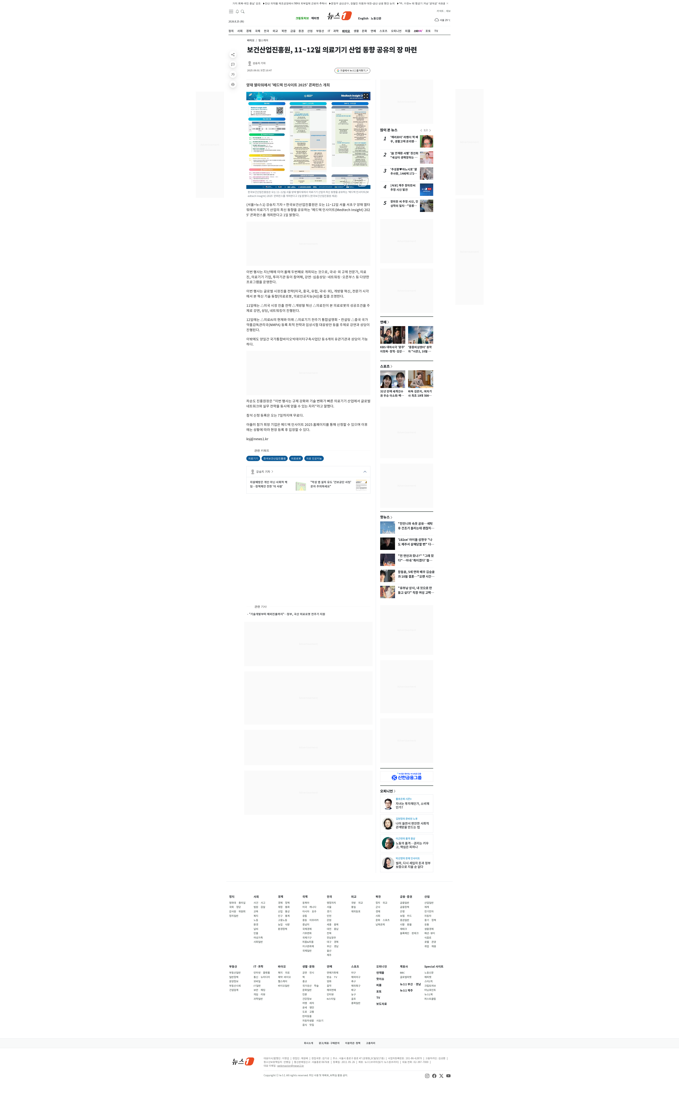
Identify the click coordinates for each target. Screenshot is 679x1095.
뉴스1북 (428, 994)
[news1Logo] (243, 1061)
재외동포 (355, 911)
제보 (448, 11)
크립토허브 (302, 18)
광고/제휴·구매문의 (329, 1043)
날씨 (256, 929)
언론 (304, 994)
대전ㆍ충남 (332, 929)
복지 (256, 916)
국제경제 (307, 929)
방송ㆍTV (332, 977)
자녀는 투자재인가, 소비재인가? (412, 805)
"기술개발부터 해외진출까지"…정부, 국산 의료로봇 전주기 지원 (287, 614)
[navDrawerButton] (231, 11)
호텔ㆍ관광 (430, 942)
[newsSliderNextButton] (430, 130)
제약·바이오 (284, 977)
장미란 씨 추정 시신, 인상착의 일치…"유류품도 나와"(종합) (404, 206)
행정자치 (331, 902)
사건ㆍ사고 (259, 902)
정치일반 (233, 916)
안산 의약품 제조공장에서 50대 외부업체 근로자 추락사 (260, 3)
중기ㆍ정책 (430, 920)
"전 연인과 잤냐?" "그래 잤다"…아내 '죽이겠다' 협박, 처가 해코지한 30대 (416, 560)
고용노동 (282, 920)
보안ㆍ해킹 (259, 990)
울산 (329, 950)
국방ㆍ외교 (357, 902)
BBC (402, 972)
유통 (426, 924)
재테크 (403, 929)
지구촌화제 (308, 946)
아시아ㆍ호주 (309, 911)
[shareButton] (232, 54)
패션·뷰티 (429, 933)
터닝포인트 (430, 990)
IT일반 (257, 985)
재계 (426, 907)
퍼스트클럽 (430, 999)
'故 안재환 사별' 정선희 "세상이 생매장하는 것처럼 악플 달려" (404, 157)
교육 (256, 911)
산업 (427, 897)
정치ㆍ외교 (381, 902)
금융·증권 (406, 897)
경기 (329, 911)
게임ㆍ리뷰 (259, 994)
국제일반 (307, 950)
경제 (280, 897)
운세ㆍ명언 (308, 1007)
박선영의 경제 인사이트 (408, 858)
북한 (378, 897)
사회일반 (258, 942)
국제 (305, 897)
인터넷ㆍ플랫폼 (262, 972)
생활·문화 (308, 966)
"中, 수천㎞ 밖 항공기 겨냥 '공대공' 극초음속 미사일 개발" (395, 3)
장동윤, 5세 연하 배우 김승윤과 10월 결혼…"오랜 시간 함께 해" (416, 576)
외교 (353, 897)
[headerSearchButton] (242, 11)
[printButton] (232, 84)
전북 (329, 933)
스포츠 (385, 366)
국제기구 (307, 937)
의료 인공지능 (314, 458)
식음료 (427, 937)
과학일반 (258, 999)
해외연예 (331, 990)
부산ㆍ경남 (332, 946)
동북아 (305, 902)
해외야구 (355, 977)
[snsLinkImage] (427, 1075)
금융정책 (404, 907)
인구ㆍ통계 (284, 916)
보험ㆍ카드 (406, 916)
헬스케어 (282, 981)
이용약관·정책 (352, 1043)
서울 (329, 907)
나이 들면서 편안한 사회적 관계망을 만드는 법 (412, 825)
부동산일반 (235, 972)
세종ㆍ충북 (332, 924)
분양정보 (233, 981)
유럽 (304, 916)
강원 (329, 920)
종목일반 (355, 1003)
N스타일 (331, 999)
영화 (329, 981)
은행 (402, 911)
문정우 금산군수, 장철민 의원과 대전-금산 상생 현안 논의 (327, 3)
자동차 (427, 916)
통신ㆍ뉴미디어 (262, 977)
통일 (353, 907)
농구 (353, 994)
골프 (353, 999)
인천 (329, 916)
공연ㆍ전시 (308, 972)
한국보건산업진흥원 (274, 458)
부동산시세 (235, 985)
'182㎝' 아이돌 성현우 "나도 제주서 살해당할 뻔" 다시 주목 (416, 544)
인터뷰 (330, 994)
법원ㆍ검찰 (259, 907)
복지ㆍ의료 (284, 972)
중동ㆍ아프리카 (310, 920)
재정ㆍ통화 (284, 907)
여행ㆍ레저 (308, 1003)
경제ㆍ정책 (284, 902)
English (363, 18)
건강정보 (307, 999)
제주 (329, 955)
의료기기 (253, 458)
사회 (256, 897)
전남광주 (331, 937)
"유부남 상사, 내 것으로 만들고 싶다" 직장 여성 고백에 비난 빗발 (416, 592)
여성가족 (258, 937)
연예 (383, 322)
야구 (353, 972)
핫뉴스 (385, 517)
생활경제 (429, 929)
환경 (256, 924)
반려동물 (307, 1016)
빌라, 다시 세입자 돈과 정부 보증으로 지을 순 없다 (413, 865)
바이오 (250, 40)
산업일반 (429, 902)
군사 (378, 907)
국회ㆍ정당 (235, 907)
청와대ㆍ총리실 (237, 902)
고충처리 (370, 1043)
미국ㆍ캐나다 (309, 907)
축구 (353, 981)
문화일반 (307, 990)
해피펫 (315, 18)
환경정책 (282, 929)
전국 (329, 897)
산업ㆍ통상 (284, 911)
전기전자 (429, 911)
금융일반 (404, 902)
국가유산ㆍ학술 (310, 985)
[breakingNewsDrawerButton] (237, 11)
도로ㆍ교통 (308, 1011)
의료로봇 (296, 458)
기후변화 (307, 933)
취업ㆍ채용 (430, 946)
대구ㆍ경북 (332, 942)
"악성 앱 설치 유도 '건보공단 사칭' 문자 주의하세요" (331, 484)
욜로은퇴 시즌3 (403, 799)
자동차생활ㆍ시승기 (312, 1020)
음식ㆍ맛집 (308, 1025)
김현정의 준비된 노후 (406, 818)
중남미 (305, 924)
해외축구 (355, 985)
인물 (256, 933)
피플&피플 (308, 942)
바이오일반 (283, 985)
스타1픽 (428, 981)
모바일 (257, 981)
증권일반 (404, 920)
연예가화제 (332, 972)
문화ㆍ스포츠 (383, 920)
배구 (353, 990)
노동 (256, 920)
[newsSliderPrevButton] (421, 130)
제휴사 (404, 966)
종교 (304, 981)
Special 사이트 (433, 966)
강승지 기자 (259, 63)
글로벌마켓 (405, 977)
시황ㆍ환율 (406, 924)
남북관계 (380, 924)
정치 (231, 897)
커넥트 (440, 11)
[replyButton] (232, 64)
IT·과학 (258, 966)
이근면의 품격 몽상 (405, 838)
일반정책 (233, 977)
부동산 (233, 966)
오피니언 (386, 791)
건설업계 (233, 990)
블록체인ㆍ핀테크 (409, 933)
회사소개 (308, 1043)
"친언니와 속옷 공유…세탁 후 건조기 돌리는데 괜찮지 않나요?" (416, 528)
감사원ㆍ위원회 (237, 911)
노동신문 (376, 18)
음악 (329, 985)
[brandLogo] (340, 15)
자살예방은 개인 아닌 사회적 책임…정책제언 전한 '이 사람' (268, 484)
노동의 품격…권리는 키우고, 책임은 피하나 (412, 845)
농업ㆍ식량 (284, 924)
